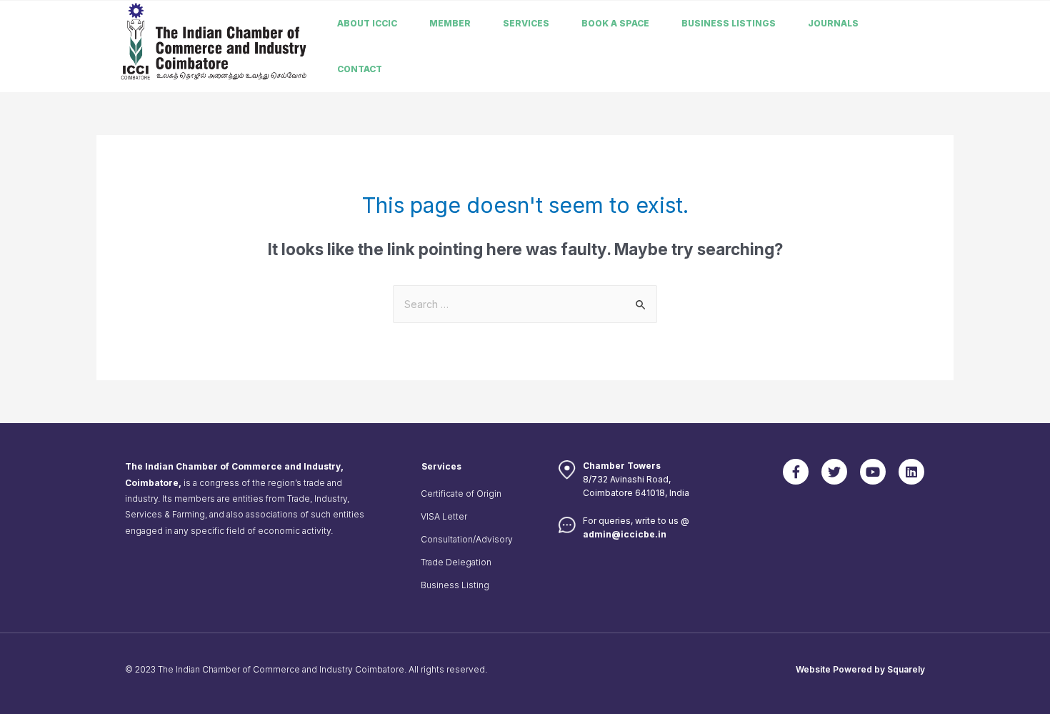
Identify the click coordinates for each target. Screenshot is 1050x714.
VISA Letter (444, 516)
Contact (359, 69)
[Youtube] (873, 472)
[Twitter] (834, 472)
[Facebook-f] (796, 472)
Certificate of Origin (461, 493)
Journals (833, 23)
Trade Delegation (456, 562)
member (450, 23)
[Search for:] (525, 304)
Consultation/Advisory (467, 539)
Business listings (728, 23)
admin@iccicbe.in (624, 534)
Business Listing (455, 585)
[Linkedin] (911, 472)
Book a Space (615, 23)
